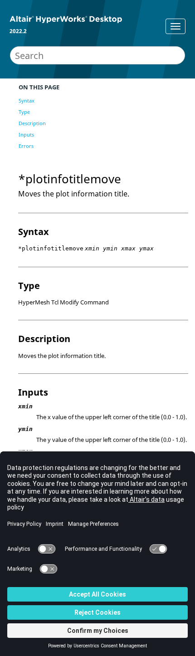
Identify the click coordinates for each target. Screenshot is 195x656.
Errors (26, 145)
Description (32, 123)
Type (24, 111)
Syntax (26, 100)
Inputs (26, 134)
